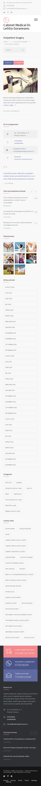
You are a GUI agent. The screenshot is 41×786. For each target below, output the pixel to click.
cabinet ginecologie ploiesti (15, 546)
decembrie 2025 (10, 333)
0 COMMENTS (18, 63)
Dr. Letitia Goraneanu (11, 111)
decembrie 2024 (10, 396)
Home (5, 42)
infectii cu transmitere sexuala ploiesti (19, 575)
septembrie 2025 (10, 350)
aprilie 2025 (9, 379)
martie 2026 (9, 316)
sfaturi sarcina (27, 603)
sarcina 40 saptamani (13, 597)
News (7, 494)
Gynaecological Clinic (13, 488)
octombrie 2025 (11, 344)
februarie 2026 (10, 322)
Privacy (5, 780)
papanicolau (10, 592)
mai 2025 (8, 373)
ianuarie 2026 (10, 327)
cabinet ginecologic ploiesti (15, 540)
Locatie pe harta (24, 653)
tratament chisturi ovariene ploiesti (18, 615)
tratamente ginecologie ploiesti (17, 620)
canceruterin (10, 557)
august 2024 (9, 419)
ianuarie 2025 (10, 390)
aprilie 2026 (9, 310)
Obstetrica (18, 494)
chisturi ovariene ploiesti (14, 563)
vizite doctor (29, 638)
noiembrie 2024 (10, 402)
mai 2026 (8, 304)
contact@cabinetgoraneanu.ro (16, 8)
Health (29, 488)
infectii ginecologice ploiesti (15, 580)
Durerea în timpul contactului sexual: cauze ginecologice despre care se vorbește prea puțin (20, 748)
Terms (20, 780)
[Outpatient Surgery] (20, 80)
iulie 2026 (8, 293)
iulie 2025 (8, 362)
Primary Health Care (12, 511)
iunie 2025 (8, 367)
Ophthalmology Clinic (13, 500)
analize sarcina (25, 529)
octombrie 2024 (11, 408)
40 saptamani (10, 529)
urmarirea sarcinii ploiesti (14, 632)
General (19, 483)
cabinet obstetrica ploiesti (15, 552)
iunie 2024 (8, 430)
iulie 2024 (8, 425)
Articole (8, 483)
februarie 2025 (10, 385)
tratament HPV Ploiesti (13, 626)
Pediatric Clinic (10, 506)
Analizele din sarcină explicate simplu (16, 756)
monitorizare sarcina (13, 586)
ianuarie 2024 (10, 453)
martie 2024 (9, 448)
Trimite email (23, 677)
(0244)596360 (18, 143)
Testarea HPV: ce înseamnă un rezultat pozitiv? (19, 739)
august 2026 (9, 287)
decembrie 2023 (10, 459)
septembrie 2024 (10, 413)
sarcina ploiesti (11, 603)
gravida (22, 569)
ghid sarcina (10, 569)
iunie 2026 (8, 299)
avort (7, 534)
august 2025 (9, 356)
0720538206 (10, 6)
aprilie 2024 (9, 442)
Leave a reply (8, 105)
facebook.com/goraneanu (23, 159)
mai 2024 (8, 436)
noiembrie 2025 (10, 339)
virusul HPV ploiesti (12, 638)
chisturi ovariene (26, 557)
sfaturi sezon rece (12, 609)
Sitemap (34, 780)
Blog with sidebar (20, 42)
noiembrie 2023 (10, 465)
